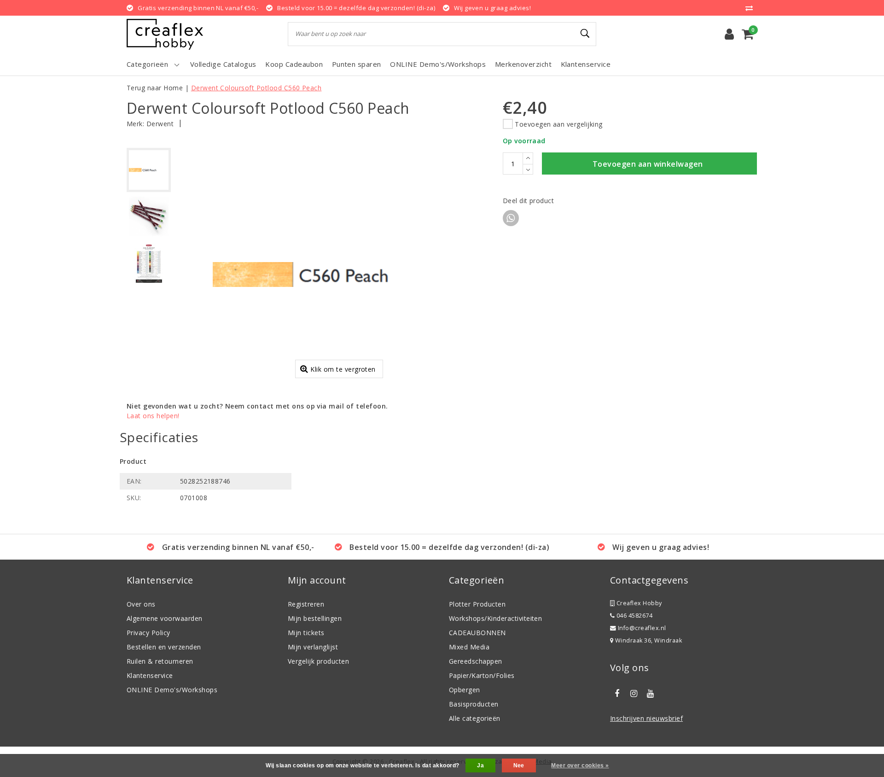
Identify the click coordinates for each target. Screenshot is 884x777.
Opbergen (464, 689)
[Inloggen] (729, 34)
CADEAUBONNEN (477, 632)
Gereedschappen (475, 661)
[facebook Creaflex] (617, 693)
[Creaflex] (165, 34)
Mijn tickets (306, 632)
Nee (518, 765)
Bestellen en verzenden (164, 647)
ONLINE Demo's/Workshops (172, 689)
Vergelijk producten (318, 661)
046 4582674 (633, 615)
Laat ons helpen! (153, 415)
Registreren (306, 604)
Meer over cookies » (580, 765)
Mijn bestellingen (315, 618)
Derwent (160, 123)
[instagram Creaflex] (633, 693)
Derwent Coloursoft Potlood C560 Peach (256, 87)
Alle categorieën (474, 718)
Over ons (141, 604)
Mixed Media (469, 647)
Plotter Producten (477, 604)
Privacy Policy (148, 632)
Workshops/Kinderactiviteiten (495, 618)
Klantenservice (150, 675)
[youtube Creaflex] (650, 693)
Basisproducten (474, 704)
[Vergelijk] (751, 8)
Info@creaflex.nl (642, 628)
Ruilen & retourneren (160, 661)
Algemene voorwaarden (165, 618)
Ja (480, 765)
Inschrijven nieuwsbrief (646, 718)
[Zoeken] (585, 33)
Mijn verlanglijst (313, 647)
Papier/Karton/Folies (482, 675)
